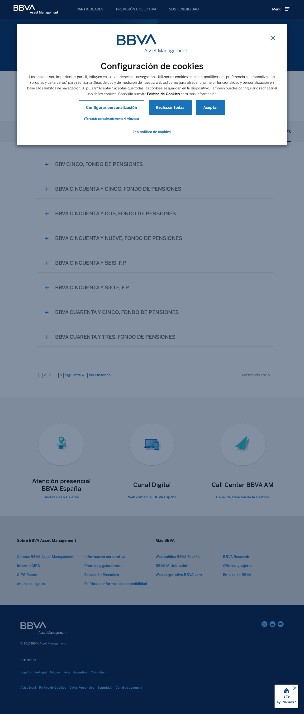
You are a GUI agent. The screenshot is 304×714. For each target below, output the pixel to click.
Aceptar (210, 107)
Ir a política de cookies (152, 132)
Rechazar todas (170, 107)
